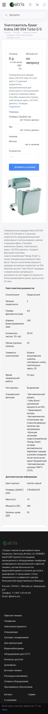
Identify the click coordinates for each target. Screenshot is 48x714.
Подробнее (14, 106)
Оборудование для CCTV (17, 654)
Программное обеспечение (18, 687)
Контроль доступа (13, 659)
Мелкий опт (32, 54)
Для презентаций (13, 643)
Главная (7, 32)
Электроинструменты (15, 626)
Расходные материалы (16, 676)
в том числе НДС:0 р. (16, 65)
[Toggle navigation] (4, 5)
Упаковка (13, 112)
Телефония (9, 621)
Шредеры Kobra (13, 38)
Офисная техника (30, 32)
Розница (13, 54)
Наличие (13, 136)
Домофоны (10, 665)
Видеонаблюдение (14, 648)
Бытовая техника (13, 670)
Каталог (16, 32)
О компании (10, 700)
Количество (15, 151)
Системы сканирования (16, 637)
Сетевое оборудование (16, 681)
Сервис (32, 694)
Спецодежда (11, 632)
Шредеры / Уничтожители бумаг (20, 35)
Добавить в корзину (24, 167)
